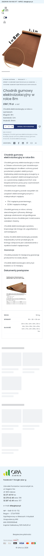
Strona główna (9, 79)
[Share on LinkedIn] (23, 143)
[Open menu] (6, 8)
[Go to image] (6, 71)
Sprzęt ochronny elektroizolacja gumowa (19, 82)
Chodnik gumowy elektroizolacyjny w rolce (19, 84)
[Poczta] (31, 143)
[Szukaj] (3, 13)
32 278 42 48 (8, 498)
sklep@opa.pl (15, 505)
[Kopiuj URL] (36, 143)
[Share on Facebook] (19, 143)
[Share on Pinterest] (27, 143)
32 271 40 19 (8, 495)
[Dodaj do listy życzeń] (40, 126)
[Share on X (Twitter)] (14, 143)
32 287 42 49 (8, 500)
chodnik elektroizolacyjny (18, 139)
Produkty (21, 79)
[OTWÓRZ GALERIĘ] (22, 48)
